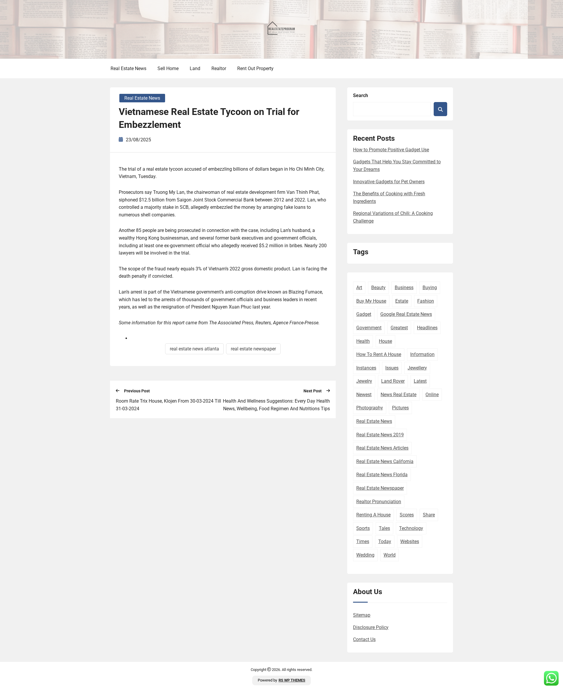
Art (359, 287)
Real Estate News (128, 68)
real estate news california (384, 461)
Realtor (218, 68)
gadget (363, 314)
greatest (399, 327)
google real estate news (406, 314)
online (432, 394)
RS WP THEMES (292, 680)
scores (407, 515)
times (362, 541)
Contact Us (364, 639)
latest (420, 381)
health (363, 341)
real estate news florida (382, 474)
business (404, 287)
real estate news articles (382, 448)
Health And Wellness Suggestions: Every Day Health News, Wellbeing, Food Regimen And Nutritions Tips (276, 404)
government (368, 327)
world (390, 555)
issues (391, 368)
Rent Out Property (255, 68)
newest (364, 394)
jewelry (364, 381)
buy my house (371, 301)
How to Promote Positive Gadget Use (391, 149)
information (422, 354)
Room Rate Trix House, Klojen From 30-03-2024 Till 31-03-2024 (168, 404)
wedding (365, 555)
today (384, 541)
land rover (393, 381)
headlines (427, 327)
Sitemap (361, 615)
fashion (425, 301)
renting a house (373, 515)
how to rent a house (378, 354)
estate (401, 301)
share (429, 515)
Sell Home (168, 68)
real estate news (374, 421)
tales (384, 528)
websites (409, 541)
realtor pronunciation (378, 501)
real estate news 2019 (380, 435)
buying (430, 287)
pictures (400, 408)
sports (363, 528)
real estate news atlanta (194, 349)
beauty (378, 287)
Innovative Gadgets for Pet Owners (389, 181)
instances (366, 368)
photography (369, 408)
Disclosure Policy (371, 627)
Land (195, 68)
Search (360, 95)
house (385, 341)
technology (411, 528)
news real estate (398, 394)
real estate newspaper (253, 349)
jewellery (417, 368)
